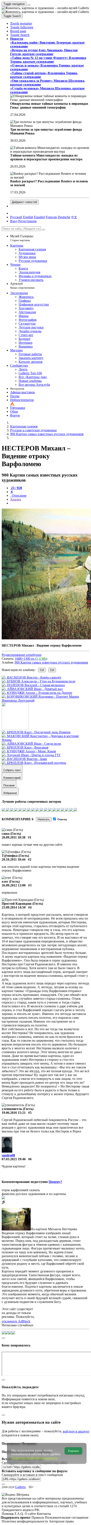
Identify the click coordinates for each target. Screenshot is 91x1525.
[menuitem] (74, 217)
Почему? (55, 1182)
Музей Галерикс (22, 238)
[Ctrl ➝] (36, 732)
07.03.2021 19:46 (14, 1159)
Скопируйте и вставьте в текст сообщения (32, 1475)
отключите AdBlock (16, 1321)
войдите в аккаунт (76, 1431)
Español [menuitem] (39, 217)
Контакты (44, 1513)
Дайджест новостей (24, 202)
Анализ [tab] (15, 499)
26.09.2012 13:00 (14, 885)
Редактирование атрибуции (21, 655)
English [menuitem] (28, 217)
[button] (21, 23)
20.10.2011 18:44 (13, 859)
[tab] (16, 488)
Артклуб (22, 285)
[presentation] (49, 503)
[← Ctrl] (45, 700)
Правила (38, 1517)
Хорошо (73, 1450)
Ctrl (42, 670)
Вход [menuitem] (13, 221)
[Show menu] (29, 5)
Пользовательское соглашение (66, 1517)
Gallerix (20, 1487)
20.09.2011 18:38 (13, 837)
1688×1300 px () (31, 658)
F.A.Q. (20, 1513)
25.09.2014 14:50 (14, 907)
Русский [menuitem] (16, 217)
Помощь (8, 1513)
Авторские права (61, 1521)
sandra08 (8, 1155)
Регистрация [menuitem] (27, 221)
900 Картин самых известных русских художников (51, 662)
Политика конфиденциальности (25, 1521)
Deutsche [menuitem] (64, 217)
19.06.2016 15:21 (14, 1112)
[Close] (43, 229)
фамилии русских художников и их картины (34, 1194)
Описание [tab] (18, 495)
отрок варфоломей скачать (21, 1190)
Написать (44, 819)
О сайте (31, 1513)
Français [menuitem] (51, 217)
